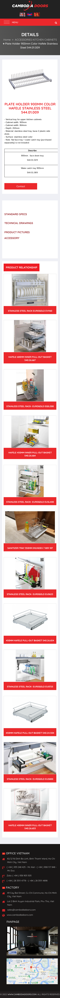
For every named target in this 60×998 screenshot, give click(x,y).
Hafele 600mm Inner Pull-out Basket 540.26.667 (30, 358)
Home (7, 39)
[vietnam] (37, 15)
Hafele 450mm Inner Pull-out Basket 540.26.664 (30, 454)
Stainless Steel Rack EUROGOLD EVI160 (30, 310)
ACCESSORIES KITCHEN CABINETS (35, 39)
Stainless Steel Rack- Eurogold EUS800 (30, 779)
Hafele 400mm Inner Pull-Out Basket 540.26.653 (30, 827)
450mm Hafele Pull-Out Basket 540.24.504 (30, 733)
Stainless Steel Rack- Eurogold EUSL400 (30, 502)
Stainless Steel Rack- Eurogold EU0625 (30, 594)
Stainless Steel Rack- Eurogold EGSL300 (30, 406)
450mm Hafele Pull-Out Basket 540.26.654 (30, 640)
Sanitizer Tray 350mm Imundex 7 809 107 (30, 548)
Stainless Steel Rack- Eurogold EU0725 (30, 686)
